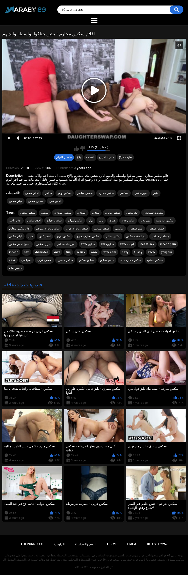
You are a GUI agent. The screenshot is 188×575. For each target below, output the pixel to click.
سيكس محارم (155, 260)
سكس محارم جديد (130, 260)
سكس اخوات (54, 220)
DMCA (131, 544)
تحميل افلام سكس (19, 244)
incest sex (147, 244)
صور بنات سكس (65, 244)
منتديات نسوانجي (153, 212)
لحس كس (55, 201)
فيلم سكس (15, 201)
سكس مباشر (84, 193)
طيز (155, 193)
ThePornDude (32, 544)
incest (13, 252)
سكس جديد (128, 220)
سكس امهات (75, 220)
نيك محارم (132, 212)
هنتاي (112, 220)
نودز (101, 220)
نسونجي (145, 220)
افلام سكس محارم (19, 228)
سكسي (124, 193)
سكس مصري (65, 260)
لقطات (90, 157)
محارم (95, 212)
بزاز (90, 220)
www (94, 252)
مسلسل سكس (160, 236)
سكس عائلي (112, 236)
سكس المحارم (62, 212)
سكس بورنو (64, 193)
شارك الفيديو (106, 157)
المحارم (81, 212)
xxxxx (151, 252)
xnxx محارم (88, 244)
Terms (111, 544)
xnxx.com (109, 252)
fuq (68, 252)
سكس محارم (106, 193)
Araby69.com (163, 138)
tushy (138, 252)
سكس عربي (44, 260)
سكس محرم (112, 212)
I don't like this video (82, 148)
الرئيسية (59, 544)
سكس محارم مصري (88, 236)
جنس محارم (107, 260)
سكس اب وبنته (164, 220)
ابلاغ (79, 157)
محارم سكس (86, 260)
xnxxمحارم (107, 244)
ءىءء (12, 260)
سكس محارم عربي (77, 228)
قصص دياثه (15, 268)
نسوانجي (26, 260)
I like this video (76, 148)
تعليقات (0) (125, 157)
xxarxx (81, 252)
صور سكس (140, 193)
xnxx (57, 252)
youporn (166, 252)
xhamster (41, 252)
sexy (125, 252)
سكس (48, 193)
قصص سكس (35, 201)
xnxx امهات (127, 244)
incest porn (168, 244)
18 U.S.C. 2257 (157, 544)
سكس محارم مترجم (48, 228)
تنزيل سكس (43, 244)
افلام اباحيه (15, 220)
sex (26, 252)
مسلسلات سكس (136, 236)
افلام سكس (32, 193)
